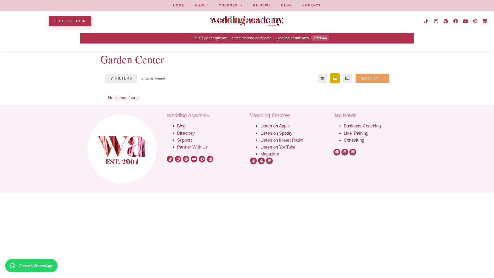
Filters (123, 78)
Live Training (356, 133)
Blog (181, 126)
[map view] (347, 78)
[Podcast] (475, 21)
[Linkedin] (485, 21)
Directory (186, 133)
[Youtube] (465, 21)
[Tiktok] (426, 21)
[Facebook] (455, 21)
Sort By (369, 78)
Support (184, 140)
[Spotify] (261, 161)
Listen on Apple (275, 126)
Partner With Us (192, 147)
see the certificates (293, 38)
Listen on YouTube (277, 147)
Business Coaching (362, 126)
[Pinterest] (446, 21)
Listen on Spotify (276, 133)
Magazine (269, 154)
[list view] (335, 78)
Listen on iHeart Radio (281, 140)
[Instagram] (436, 21)
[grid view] (322, 78)
